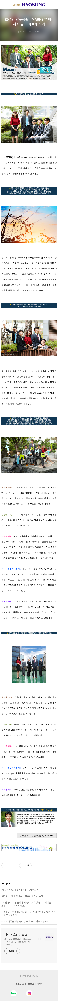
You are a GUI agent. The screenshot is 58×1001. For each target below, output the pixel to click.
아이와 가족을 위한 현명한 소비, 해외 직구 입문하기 (25, 921)
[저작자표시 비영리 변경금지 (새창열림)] (36, 865)
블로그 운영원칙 (35, 983)
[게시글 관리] (15, 865)
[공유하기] (11, 865)
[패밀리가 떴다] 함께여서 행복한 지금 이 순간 (22, 896)
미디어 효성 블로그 (15, 934)
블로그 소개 (20, 983)
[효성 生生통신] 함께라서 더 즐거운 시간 (20, 890)
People (22, 31)
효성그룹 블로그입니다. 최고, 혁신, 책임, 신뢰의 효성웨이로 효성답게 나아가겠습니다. (22, 941)
